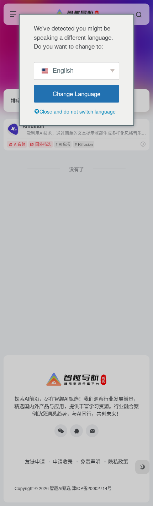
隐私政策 (118, 461)
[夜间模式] (142, 467)
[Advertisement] (76, 269)
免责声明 (90, 461)
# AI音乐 (63, 144)
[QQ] (76, 430)
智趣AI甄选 (60, 488)
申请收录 (63, 461)
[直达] (143, 144)
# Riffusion (84, 144)
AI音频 (19, 144)
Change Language (76, 93)
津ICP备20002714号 (92, 488)
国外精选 (43, 144)
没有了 (76, 168)
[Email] (92, 430)
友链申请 (35, 461)
